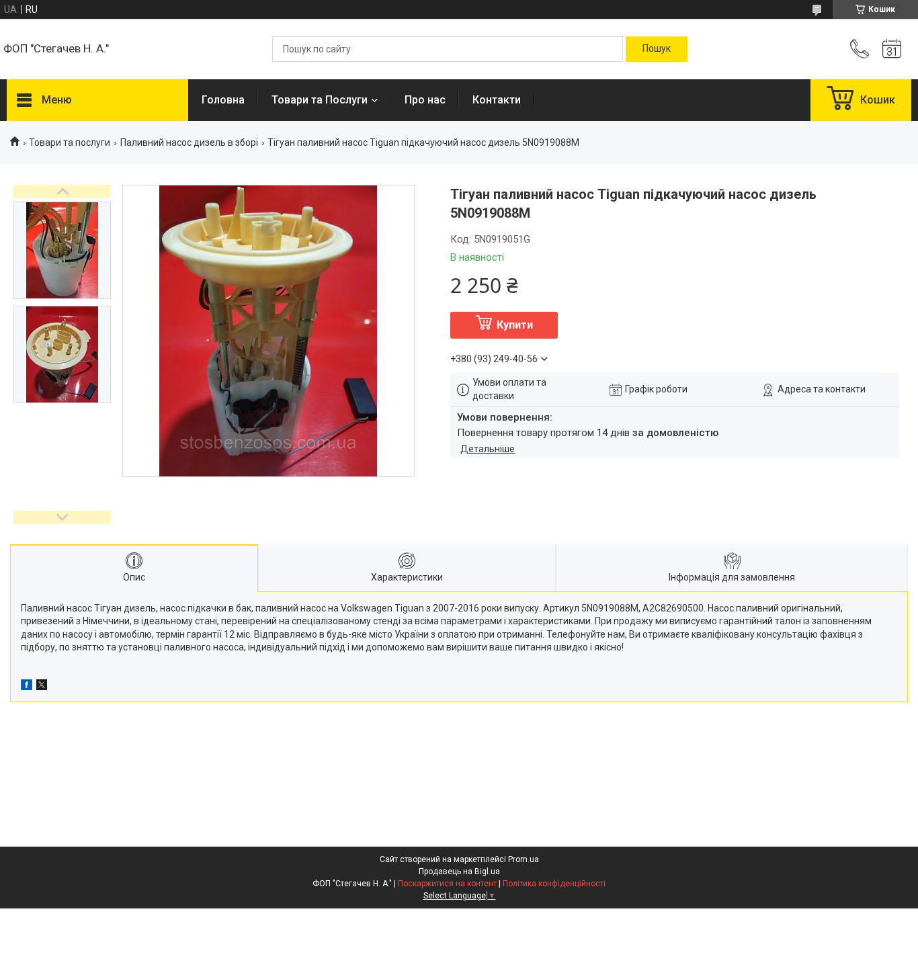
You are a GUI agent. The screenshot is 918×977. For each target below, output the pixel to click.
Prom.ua (523, 859)
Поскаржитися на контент (447, 883)
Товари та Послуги (320, 99)
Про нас (425, 99)
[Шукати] (656, 49)
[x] (41, 686)
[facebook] (26, 686)
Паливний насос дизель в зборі (189, 142)
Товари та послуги (69, 142)
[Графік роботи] (891, 49)
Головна (223, 99)
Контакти (496, 99)
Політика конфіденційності (554, 883)
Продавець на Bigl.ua (459, 871)
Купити (515, 324)
